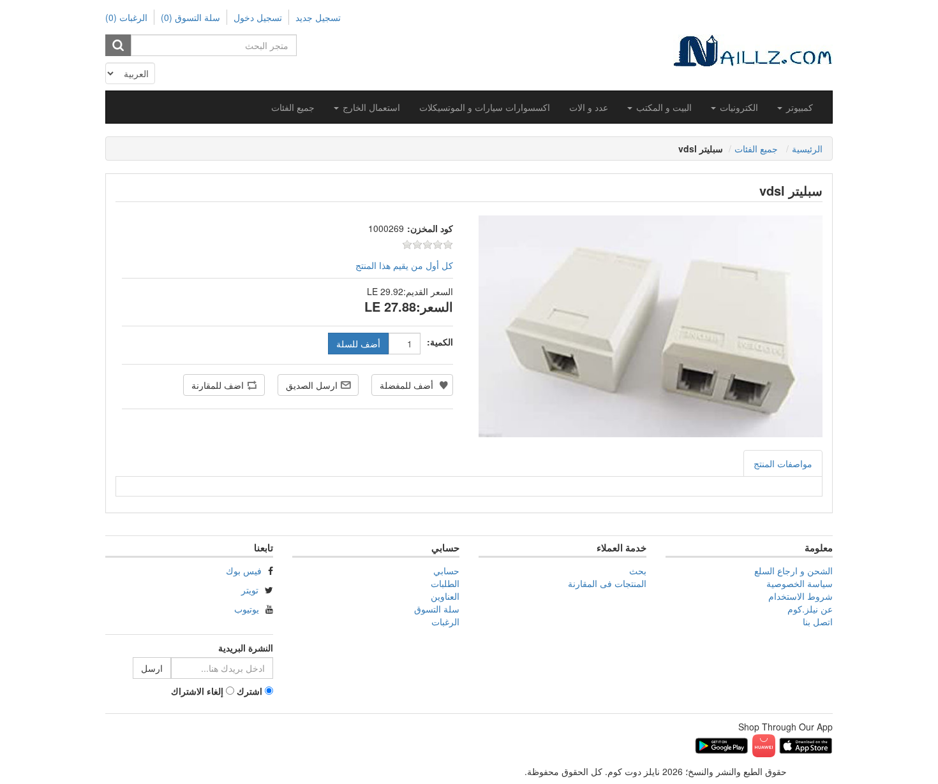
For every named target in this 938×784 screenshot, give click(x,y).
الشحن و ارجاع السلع (793, 570)
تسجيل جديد (318, 17)
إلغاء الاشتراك (197, 691)
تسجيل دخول (258, 17)
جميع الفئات (293, 107)
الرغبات (445, 621)
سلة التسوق (436, 608)
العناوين (445, 596)
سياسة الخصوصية (799, 583)
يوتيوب (246, 608)
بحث (637, 570)
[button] (795, 107)
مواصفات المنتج (783, 463)
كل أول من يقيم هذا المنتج (404, 265)
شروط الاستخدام (800, 596)
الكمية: (440, 341)
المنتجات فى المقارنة (607, 583)
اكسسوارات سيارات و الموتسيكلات (484, 107)
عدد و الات (588, 107)
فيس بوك (244, 570)
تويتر (249, 589)
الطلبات (445, 583)
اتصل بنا (818, 621)
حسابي (446, 570)
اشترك (249, 691)
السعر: (434, 307)
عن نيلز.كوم (810, 608)
